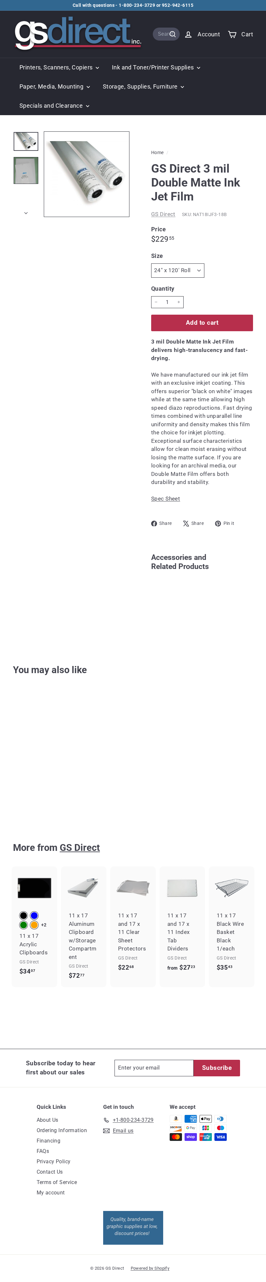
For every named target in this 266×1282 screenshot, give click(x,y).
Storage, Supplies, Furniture (141, 86)
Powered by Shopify (150, 1268)
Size (157, 255)
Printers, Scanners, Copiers (56, 67)
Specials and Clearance (51, 105)
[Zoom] (86, 174)
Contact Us (50, 1172)
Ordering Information (62, 1130)
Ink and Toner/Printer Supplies (153, 67)
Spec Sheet (165, 498)
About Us (47, 1120)
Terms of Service (57, 1182)
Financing (49, 1141)
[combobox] (166, 34)
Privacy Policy (54, 1161)
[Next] (26, 211)
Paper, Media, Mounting (52, 86)
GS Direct (163, 214)
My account (51, 1193)
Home (158, 152)
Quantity (162, 288)
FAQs (43, 1151)
